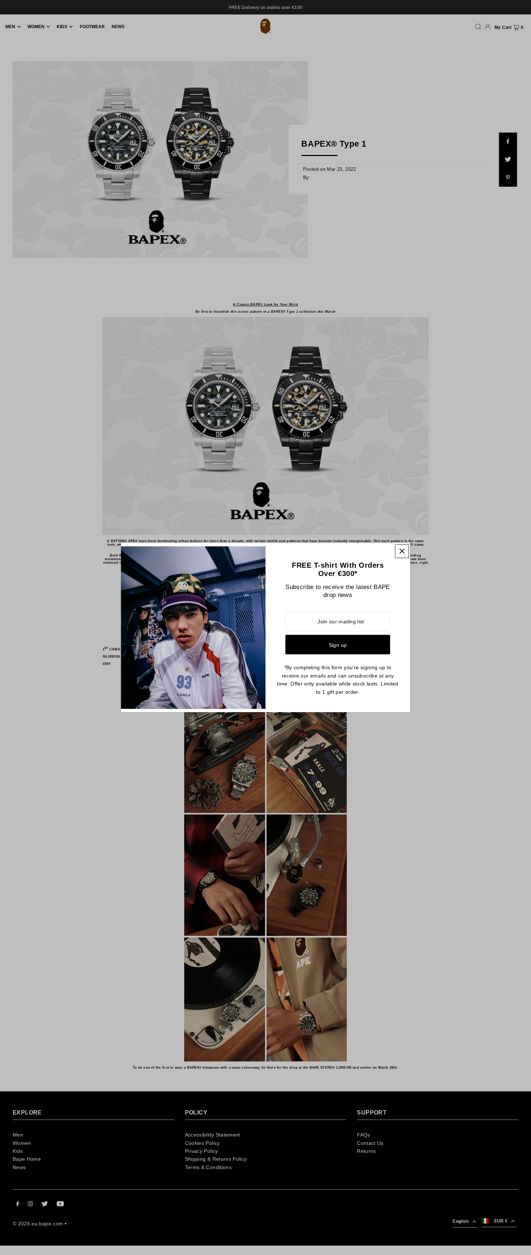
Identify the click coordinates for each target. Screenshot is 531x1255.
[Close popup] (402, 551)
